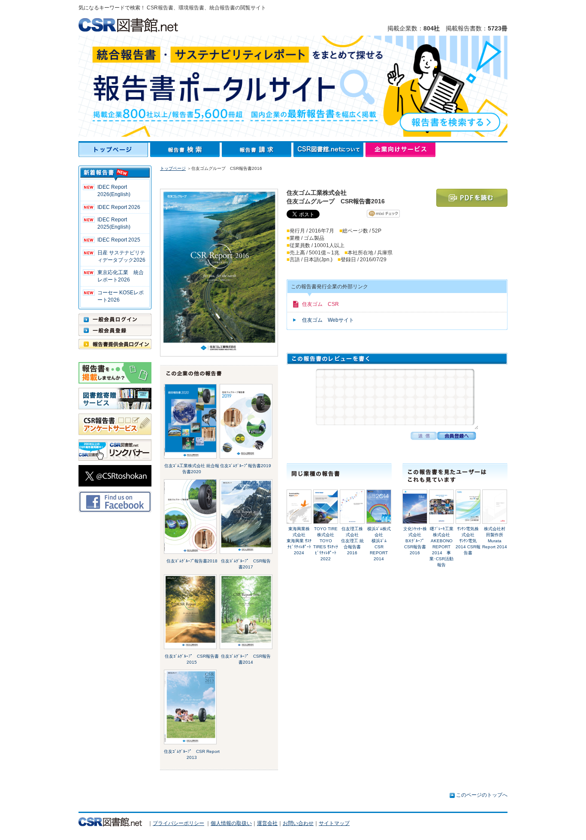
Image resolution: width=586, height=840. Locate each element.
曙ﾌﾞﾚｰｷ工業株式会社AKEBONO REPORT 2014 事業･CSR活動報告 (441, 546)
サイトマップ (334, 823)
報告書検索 (186, 149)
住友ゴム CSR (320, 304)
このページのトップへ (481, 795)
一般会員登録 (115, 330)
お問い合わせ (298, 823)
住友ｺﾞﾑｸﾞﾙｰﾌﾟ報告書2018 (191, 561)
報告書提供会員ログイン (115, 344)
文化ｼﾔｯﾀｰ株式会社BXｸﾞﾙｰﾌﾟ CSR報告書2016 (416, 540)
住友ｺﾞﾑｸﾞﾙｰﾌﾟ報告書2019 (245, 465)
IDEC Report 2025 (118, 240)
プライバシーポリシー (178, 823)
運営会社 (267, 823)
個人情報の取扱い (231, 823)
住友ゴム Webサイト (328, 320)
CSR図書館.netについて (329, 149)
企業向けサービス (400, 149)
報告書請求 (257, 149)
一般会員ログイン (115, 319)
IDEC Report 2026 (118, 207)
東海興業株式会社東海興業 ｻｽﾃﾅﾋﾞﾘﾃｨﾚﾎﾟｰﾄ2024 (299, 540)
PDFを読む (471, 198)
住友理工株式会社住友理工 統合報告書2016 (352, 540)
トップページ (114, 149)
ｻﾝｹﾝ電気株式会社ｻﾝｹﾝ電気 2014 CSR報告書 (468, 540)
